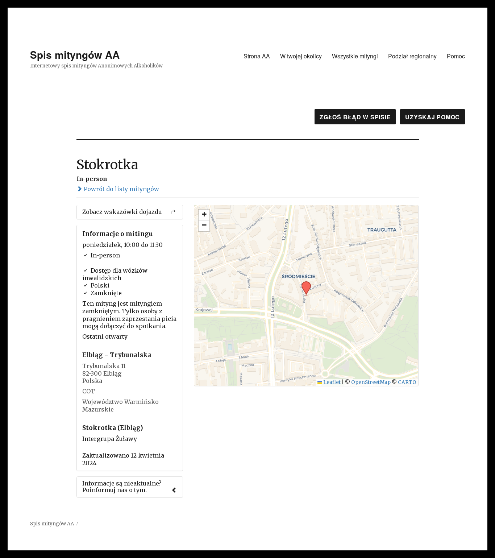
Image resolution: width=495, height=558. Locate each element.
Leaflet (331, 382)
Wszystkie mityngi (355, 56)
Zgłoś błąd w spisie (355, 117)
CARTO (407, 382)
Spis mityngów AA (75, 54)
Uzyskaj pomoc (432, 117)
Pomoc (456, 56)
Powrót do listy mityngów (120, 189)
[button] (303, 283)
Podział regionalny (412, 56)
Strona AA (257, 56)
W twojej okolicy (301, 56)
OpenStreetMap (371, 382)
